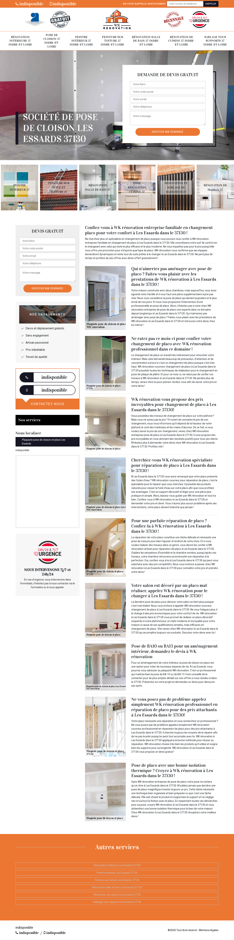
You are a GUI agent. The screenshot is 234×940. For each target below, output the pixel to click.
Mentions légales (208, 930)
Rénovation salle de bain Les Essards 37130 (117, 887)
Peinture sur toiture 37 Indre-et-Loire (112, 40)
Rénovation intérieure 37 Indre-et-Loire (20, 40)
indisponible (30, 4)
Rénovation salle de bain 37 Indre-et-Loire (146, 40)
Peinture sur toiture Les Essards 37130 (117, 880)
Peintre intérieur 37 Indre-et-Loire (81, 40)
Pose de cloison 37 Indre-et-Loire (51, 40)
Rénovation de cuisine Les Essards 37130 (117, 894)
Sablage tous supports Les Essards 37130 (117, 902)
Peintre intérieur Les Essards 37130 (117, 872)
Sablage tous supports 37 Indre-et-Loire (215, 40)
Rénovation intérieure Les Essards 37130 (117, 865)
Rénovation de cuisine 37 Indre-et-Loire (181, 40)
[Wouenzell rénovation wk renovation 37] (117, 19)
